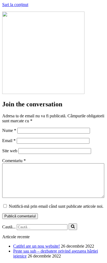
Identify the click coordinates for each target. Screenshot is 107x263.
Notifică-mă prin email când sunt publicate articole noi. (56, 206)
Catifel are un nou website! (36, 246)
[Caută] (73, 226)
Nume (9, 130)
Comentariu (14, 160)
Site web (9, 150)
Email (9, 140)
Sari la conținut (15, 4)
